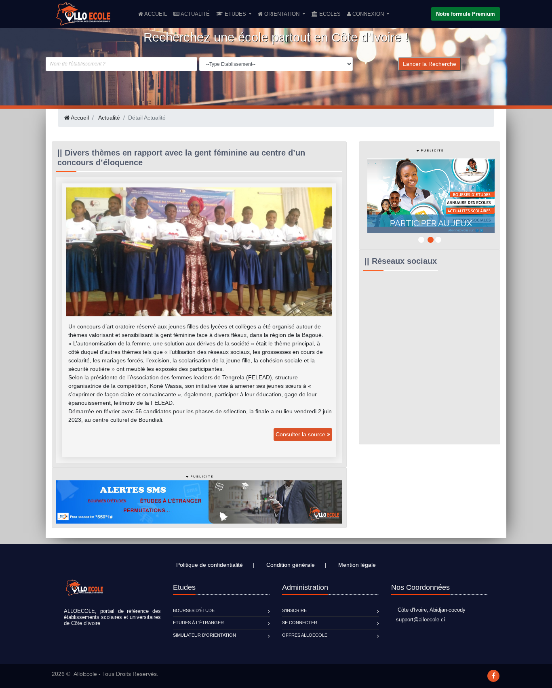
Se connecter (299, 622)
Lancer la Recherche (429, 64)
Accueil (156, 14)
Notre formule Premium (465, 14)
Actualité (194, 14)
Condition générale (290, 565)
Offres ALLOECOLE (304, 635)
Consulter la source (301, 434)
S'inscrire (294, 610)
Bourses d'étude (194, 610)
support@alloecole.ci (418, 619)
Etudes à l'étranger (198, 622)
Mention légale (357, 565)
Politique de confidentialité (209, 565)
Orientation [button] (282, 14)
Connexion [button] (368, 14)
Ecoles (329, 14)
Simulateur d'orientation (204, 635)
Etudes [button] (235, 14)
